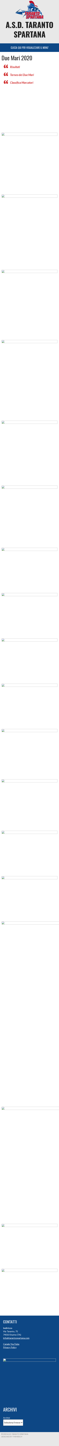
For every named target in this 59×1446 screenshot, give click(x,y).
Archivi (6, 1417)
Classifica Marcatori (21, 82)
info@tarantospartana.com (16, 1338)
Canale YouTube (11, 1344)
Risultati (15, 67)
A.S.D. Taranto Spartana (29, 29)
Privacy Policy (10, 1347)
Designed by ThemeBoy (11, 1437)
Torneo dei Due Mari (22, 75)
